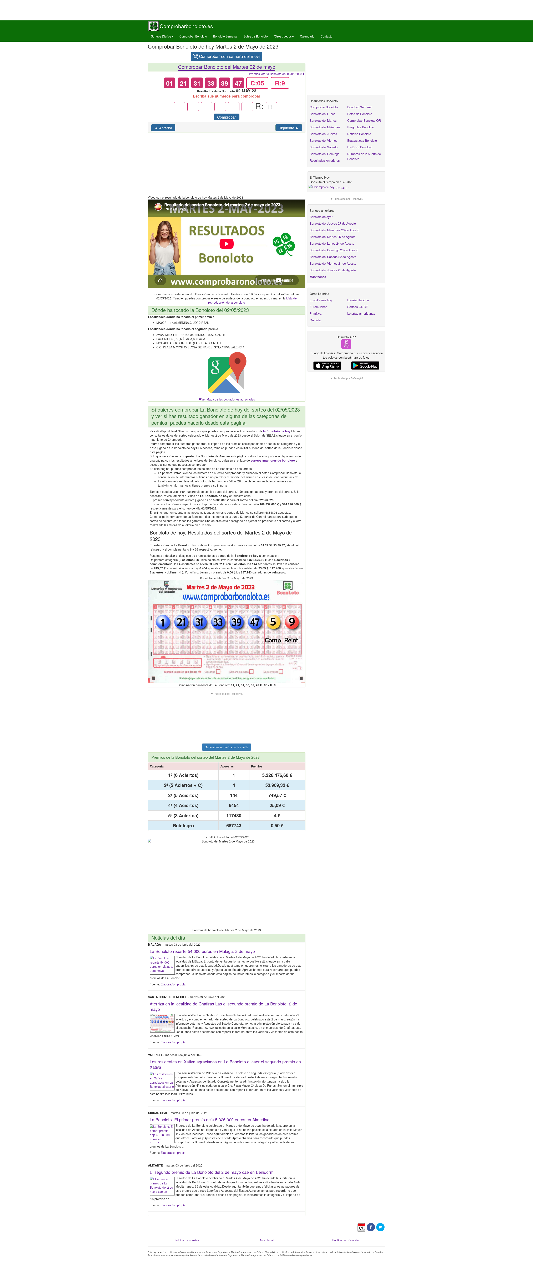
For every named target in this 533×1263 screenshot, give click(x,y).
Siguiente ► (289, 127)
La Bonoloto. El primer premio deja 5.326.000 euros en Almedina (209, 1120)
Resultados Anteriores (325, 160)
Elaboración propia (173, 984)
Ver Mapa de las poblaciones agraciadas (228, 399)
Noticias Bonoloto (359, 133)
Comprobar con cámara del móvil (229, 56)
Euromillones (318, 306)
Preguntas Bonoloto (360, 127)
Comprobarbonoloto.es (186, 26)
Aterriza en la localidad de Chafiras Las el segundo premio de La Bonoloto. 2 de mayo (223, 1006)
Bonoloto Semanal (225, 36)
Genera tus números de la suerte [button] (226, 747)
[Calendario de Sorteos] (361, 1227)
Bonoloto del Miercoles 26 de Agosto (334, 230)
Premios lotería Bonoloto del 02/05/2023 (275, 74)
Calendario (307, 36)
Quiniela (315, 320)
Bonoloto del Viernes (323, 140)
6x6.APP (342, 188)
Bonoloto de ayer (321, 216)
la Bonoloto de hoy (276, 431)
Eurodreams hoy (321, 300)
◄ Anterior (163, 127)
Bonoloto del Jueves (323, 133)
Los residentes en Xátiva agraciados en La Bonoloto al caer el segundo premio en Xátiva (225, 1064)
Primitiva (315, 313)
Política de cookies (186, 1240)
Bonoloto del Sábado (323, 147)
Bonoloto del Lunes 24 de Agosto (332, 243)
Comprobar (226, 117)
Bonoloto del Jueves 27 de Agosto (333, 223)
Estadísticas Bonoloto (362, 140)
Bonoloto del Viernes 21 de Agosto (333, 263)
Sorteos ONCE (357, 306)
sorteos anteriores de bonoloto (273, 460)
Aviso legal (266, 1240)
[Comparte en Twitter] (380, 1227)
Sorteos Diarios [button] (161, 36)
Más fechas (318, 276)
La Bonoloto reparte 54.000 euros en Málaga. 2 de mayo (202, 951)
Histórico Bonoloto (359, 147)
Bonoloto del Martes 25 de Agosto (332, 236)
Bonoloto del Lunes (322, 113)
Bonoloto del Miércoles (325, 127)
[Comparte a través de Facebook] (370, 1227)
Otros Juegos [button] (283, 36)
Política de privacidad (346, 1240)
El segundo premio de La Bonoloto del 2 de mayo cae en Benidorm (212, 1172)
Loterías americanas (361, 313)
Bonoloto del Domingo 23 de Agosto (334, 250)
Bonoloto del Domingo (324, 153)
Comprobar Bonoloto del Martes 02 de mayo (226, 66)
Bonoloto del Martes (323, 120)
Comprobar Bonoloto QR (364, 120)
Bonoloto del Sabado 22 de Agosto (333, 256)
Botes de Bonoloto (256, 36)
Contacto (327, 36)
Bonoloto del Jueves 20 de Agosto (333, 270)
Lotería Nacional (358, 300)
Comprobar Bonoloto (193, 36)
